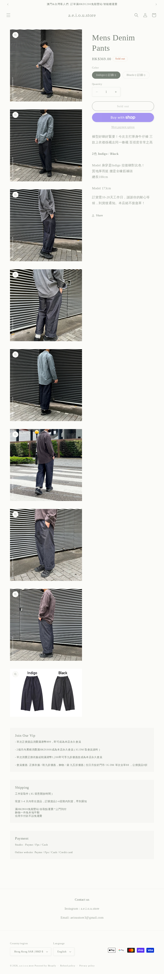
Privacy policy (87, 965)
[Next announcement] (156, 4)
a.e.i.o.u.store (26, 965)
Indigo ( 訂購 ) (108, 76)
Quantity (97, 83)
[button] (8, 15)
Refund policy (67, 965)
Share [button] (99, 215)
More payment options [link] (123, 127)
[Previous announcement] (7, 4)
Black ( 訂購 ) (138, 76)
